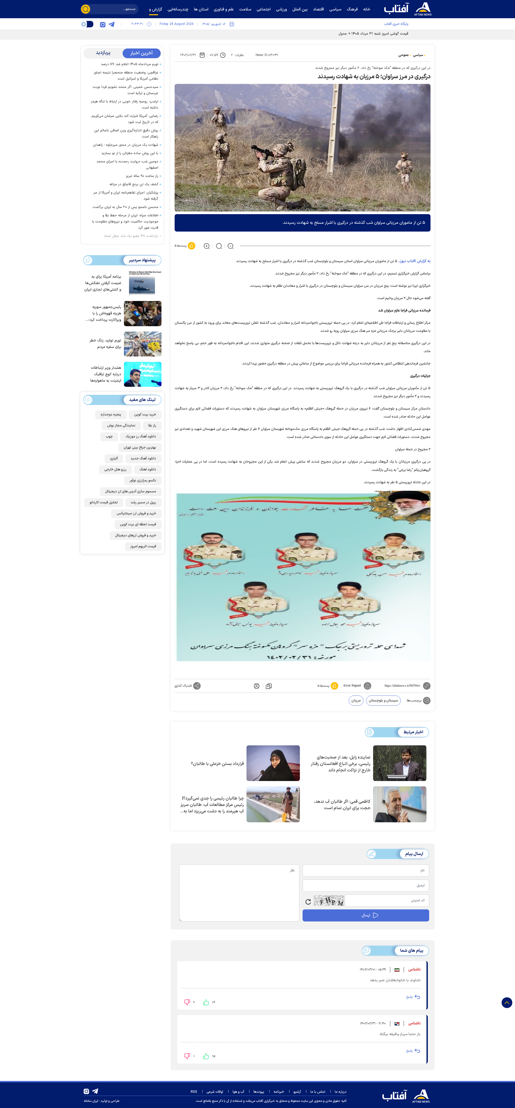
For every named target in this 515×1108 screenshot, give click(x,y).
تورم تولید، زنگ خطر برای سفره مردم (105, 344)
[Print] (256, 686)
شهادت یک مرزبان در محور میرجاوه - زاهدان (125, 145)
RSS (194, 1092)
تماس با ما (317, 1092)
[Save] (269, 686)
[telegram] (111, 24)
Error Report (352, 685)
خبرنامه (279, 1092)
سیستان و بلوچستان (383, 700)
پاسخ (409, 997)
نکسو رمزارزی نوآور (143, 480)
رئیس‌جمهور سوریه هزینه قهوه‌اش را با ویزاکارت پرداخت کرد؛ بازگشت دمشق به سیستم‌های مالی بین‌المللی (105, 313)
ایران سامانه (91, 1101)
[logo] (409, 8)
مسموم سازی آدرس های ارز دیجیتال (130, 491)
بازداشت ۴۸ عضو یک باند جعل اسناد (131, 236)
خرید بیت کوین (145, 414)
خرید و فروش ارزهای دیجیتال (135, 535)
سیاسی (418, 55)
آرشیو (297, 1092)
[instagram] (102, 24)
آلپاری (114, 458)
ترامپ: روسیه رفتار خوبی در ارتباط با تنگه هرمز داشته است (124, 104)
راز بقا (152, 425)
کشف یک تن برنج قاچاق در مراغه (133, 184)
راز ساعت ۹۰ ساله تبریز (142, 176)
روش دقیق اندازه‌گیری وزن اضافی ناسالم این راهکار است (126, 133)
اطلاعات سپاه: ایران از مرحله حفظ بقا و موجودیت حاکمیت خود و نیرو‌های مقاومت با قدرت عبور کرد (125, 221)
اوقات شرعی (215, 1092)
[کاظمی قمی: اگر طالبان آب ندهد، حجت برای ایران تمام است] (399, 804)
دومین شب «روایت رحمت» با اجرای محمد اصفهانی (127, 164)
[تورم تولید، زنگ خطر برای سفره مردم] (141, 344)
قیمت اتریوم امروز (143, 546)
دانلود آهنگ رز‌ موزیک (141, 436)
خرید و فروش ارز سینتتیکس (136, 513)
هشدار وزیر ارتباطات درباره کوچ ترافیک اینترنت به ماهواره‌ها (105, 374)
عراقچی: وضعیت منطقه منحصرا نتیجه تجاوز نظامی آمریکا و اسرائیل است (126, 75)
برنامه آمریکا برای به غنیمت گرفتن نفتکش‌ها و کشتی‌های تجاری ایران (102, 283)
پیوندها (258, 1092)
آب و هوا (238, 1092)
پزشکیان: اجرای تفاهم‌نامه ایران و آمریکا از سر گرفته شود (125, 196)
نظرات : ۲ (237, 55)
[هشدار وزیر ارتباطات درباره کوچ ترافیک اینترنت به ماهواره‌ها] (141, 374)
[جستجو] (85, 9)
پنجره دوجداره (111, 414)
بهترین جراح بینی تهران (140, 447)
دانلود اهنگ (147, 469)
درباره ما (341, 1092)
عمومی (403, 55)
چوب (109, 436)
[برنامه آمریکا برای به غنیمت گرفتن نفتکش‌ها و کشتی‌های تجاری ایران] (141, 283)
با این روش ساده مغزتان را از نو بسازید (129, 153)
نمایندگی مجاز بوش (121, 425)
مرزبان (356, 700)
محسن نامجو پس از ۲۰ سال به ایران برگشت (125, 207)
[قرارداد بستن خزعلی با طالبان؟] (273, 763)
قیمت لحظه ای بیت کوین (138, 524)
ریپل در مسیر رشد (143, 502)
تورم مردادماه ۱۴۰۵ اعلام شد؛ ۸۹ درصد (129, 64)
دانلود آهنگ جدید (143, 458)
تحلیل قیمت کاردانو (104, 502)
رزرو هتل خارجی (115, 469)
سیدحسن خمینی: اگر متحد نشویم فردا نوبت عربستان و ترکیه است (125, 90)
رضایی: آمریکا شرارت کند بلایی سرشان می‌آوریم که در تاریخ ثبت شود (124, 119)
